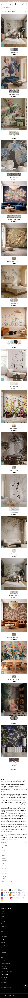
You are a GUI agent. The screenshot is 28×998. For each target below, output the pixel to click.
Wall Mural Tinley (14, 386)
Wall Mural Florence (14, 763)
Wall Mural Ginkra (14, 303)
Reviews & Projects (5, 955)
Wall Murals (3, 842)
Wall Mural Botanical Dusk (14, 637)
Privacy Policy (4, 966)
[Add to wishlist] (25, 16)
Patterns (4, 878)
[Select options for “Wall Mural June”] (2, 170)
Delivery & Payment (5, 945)
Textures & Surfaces (7, 881)
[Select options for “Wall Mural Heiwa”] (2, 505)
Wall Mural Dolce (14, 721)
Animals (4, 876)
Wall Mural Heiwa (14, 512)
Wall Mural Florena (14, 94)
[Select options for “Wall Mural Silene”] (2, 547)
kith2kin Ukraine (4, 982)
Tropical (4, 858)
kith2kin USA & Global (6, 987)
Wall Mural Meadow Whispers (14, 345)
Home (2, 11)
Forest (3, 855)
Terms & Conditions (5, 963)
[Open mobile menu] (1, 4)
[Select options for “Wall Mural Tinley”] (2, 379)
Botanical (4, 853)
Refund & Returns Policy (6, 971)
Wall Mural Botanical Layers (14, 679)
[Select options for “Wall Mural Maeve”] (2, 45)
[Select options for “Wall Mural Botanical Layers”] (2, 672)
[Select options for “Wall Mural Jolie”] (2, 463)
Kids (3, 863)
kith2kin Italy (4, 984)
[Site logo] (14, 4)
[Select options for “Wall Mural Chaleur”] (2, 129)
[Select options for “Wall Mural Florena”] (2, 87)
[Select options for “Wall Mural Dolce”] (2, 714)
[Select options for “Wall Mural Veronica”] (2, 588)
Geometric (4, 871)
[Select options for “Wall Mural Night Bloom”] (2, 212)
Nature (3, 850)
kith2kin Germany (5, 979)
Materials (3, 942)
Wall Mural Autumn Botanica (14, 261)
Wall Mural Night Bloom (14, 219)
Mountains (4, 860)
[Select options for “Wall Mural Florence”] (2, 755)
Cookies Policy (4, 968)
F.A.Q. (2, 947)
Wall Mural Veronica (14, 595)
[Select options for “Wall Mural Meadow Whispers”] (2, 338)
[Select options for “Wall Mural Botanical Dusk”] (2, 630)
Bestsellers (4, 845)
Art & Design (5, 873)
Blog (2, 957)
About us (3, 950)
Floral (3, 847)
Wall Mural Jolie (14, 470)
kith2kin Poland (4, 977)
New (3, 884)
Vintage (4, 868)
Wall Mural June (14, 177)
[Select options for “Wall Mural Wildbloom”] (2, 421)
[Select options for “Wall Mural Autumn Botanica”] (2, 254)
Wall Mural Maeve (14, 52)
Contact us (3, 952)
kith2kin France (4, 989)
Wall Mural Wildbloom (14, 428)
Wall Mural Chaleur (14, 136)
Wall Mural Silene (14, 554)
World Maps (5, 865)
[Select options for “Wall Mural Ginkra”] (2, 296)
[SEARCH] (25, 7)
